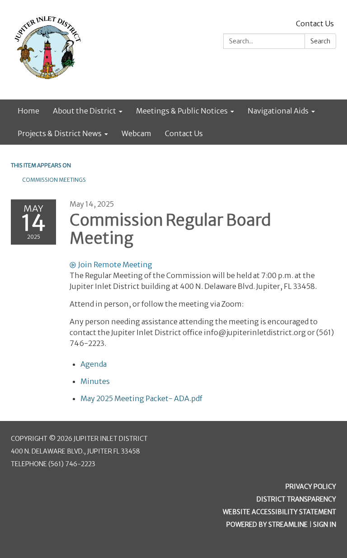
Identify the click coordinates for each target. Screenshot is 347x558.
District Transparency (296, 499)
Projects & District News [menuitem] (60, 133)
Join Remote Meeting (115, 264)
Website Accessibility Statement (279, 512)
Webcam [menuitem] (136, 133)
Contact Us (315, 23)
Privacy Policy (311, 486)
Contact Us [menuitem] (184, 133)
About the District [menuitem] (84, 110)
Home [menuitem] (28, 110)
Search (320, 41)
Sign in (324, 524)
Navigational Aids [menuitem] (278, 110)
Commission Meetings (54, 179)
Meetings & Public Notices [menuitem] (182, 110)
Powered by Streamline (267, 524)
